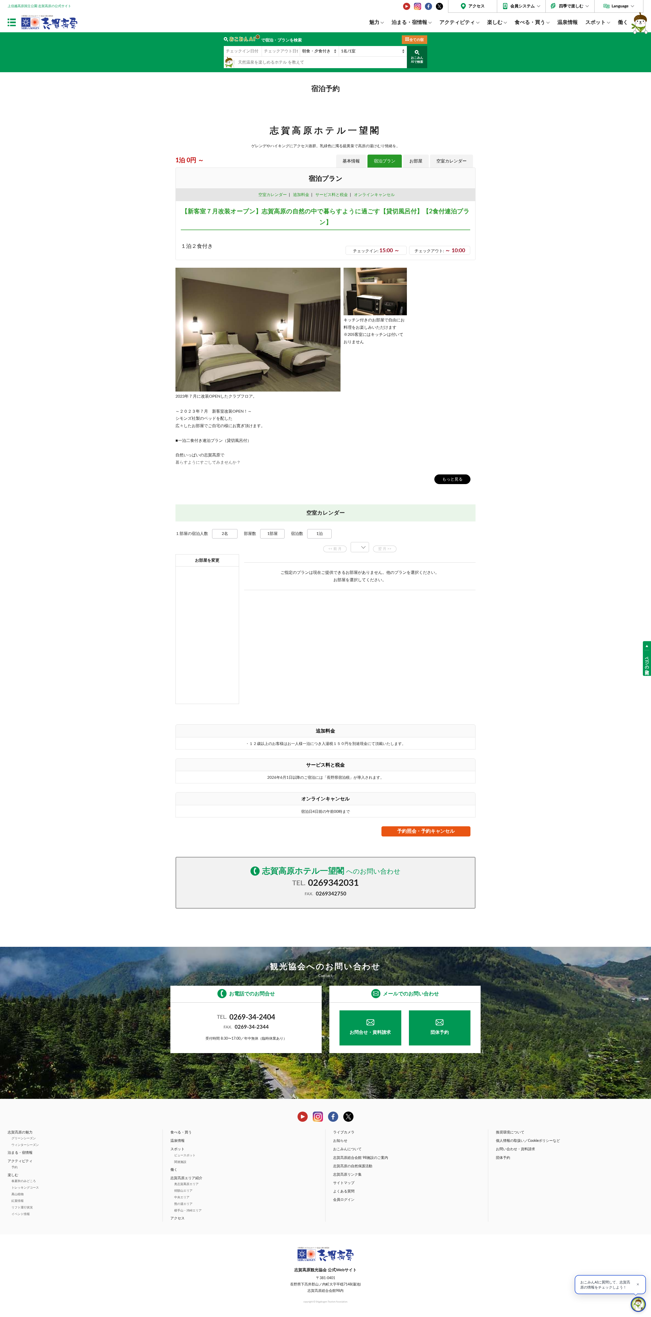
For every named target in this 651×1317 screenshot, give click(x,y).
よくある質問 (343, 1191)
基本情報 (351, 161)
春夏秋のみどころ (23, 1181)
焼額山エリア (183, 1190)
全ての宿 (416, 40)
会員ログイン (343, 1200)
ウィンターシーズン (25, 1144)
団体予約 (440, 1032)
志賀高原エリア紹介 (186, 1178)
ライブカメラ (343, 1132)
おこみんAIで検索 (417, 59)
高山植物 (17, 1194)
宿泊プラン (384, 161)
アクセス (476, 6)
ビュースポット (185, 1155)
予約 (14, 1167)
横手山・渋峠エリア (188, 1210)
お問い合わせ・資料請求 (515, 1149)
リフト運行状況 (22, 1207)
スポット (595, 22)
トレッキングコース (25, 1187)
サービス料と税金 (331, 195)
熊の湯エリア (183, 1203)
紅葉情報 (17, 1200)
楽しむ (494, 22)
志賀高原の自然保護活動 (352, 1166)
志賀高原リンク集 (347, 1174)
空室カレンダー (451, 161)
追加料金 (301, 195)
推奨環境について (510, 1132)
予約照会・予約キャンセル (426, 831)
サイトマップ (343, 1183)
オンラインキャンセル (373, 195)
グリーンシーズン (23, 1138)
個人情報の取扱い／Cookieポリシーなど (528, 1141)
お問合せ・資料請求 (370, 1032)
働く (623, 22)
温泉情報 (567, 22)
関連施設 (180, 1161)
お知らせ (340, 1141)
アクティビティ (457, 22)
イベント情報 (20, 1214)
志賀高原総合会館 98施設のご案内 (360, 1158)
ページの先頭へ (647, 663)
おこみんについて (347, 1149)
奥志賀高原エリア (186, 1184)
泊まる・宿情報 (409, 22)
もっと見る (452, 479)
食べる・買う (530, 22)
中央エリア (181, 1197)
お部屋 (415, 161)
